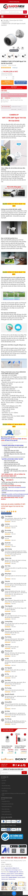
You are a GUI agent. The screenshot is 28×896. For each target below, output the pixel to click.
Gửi (24, 772)
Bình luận (13, 109)
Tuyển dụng (4, 790)
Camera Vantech (15, 875)
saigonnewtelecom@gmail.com (11, 868)
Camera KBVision (19, 873)
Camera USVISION (5, 875)
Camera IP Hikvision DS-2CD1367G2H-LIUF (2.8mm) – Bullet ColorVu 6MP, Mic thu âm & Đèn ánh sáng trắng (20, 747)
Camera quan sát (13, 871)
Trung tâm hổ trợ (6, 801)
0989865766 (7, 98)
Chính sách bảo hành (7, 814)
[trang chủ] (1, 20)
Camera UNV (4, 877)
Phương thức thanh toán (7, 804)
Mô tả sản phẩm (6, 106)
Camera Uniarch (13, 877)
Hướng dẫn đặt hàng (6, 806)
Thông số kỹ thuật (16, 106)
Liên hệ (3, 783)
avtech (23, 877)
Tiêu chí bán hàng (6, 785)
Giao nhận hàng (5, 809)
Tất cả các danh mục (5, 12)
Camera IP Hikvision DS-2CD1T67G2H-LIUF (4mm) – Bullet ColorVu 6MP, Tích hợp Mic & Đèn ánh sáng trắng (7, 747)
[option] (14, 39)
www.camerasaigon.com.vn (15, 869)
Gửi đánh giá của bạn (6, 513)
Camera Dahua (10, 873)
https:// (7, 869)
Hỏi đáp (20, 109)
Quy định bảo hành (6, 788)
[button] (7, 82)
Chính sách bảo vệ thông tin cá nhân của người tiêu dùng (13, 794)
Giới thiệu (4, 780)
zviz (7, 879)
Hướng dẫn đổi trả (6, 811)
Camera (20, 877)
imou (14, 879)
